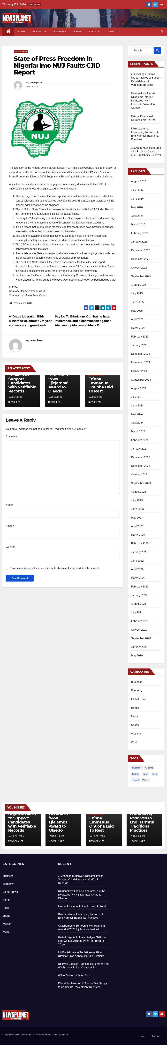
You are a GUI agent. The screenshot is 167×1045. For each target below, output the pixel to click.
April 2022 (137, 569)
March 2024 (138, 431)
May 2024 (137, 414)
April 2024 (137, 422)
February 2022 (140, 586)
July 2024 (137, 397)
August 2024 (138, 388)
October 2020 (139, 629)
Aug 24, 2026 (16, 836)
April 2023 (137, 526)
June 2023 (137, 509)
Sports (94, 31)
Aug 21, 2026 (57, 836)
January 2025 (139, 345)
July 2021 (137, 612)
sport (145, 774)
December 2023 (140, 457)
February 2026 (140, 233)
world (145, 780)
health (135, 774)
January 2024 (139, 448)
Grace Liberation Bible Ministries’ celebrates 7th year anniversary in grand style (30, 321)
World (134, 742)
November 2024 (140, 362)
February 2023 (140, 543)
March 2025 (138, 328)
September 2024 (141, 379)
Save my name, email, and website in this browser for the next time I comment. (55, 568)
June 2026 (137, 198)
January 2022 (139, 595)
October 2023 (139, 474)
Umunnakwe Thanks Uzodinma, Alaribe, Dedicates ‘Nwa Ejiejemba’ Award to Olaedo (143, 100)
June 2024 (137, 405)
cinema (149, 767)
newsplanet (37, 82)
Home (22, 31)
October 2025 (139, 267)
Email (10, 526)
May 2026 (137, 207)
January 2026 (139, 241)
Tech (154, 774)
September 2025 (141, 276)
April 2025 (137, 319)
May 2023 (137, 517)
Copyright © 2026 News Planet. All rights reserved (26, 1034)
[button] (162, 31)
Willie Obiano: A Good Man (74, 975)
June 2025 (137, 302)
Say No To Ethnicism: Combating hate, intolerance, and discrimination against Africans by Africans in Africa (83, 321)
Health (135, 707)
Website (10, 547)
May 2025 (137, 310)
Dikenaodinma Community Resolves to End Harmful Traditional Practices (144, 820)
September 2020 (141, 638)
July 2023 (137, 500)
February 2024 (140, 440)
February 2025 (140, 336)
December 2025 (140, 250)
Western (136, 733)
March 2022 (138, 578)
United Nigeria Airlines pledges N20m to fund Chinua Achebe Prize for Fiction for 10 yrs (82, 941)
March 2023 (138, 534)
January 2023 (139, 552)
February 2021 (140, 621)
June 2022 (137, 560)
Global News (21, 51)
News (78, 31)
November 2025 (140, 259)
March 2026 (138, 224)
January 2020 (139, 647)
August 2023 (138, 491)
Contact (113, 31)
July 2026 (137, 190)
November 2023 (140, 466)
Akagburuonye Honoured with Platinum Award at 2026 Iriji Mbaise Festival (146, 151)
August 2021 (138, 603)
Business (60, 31)
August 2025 (138, 284)
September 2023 (141, 483)
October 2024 (139, 371)
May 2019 (137, 655)
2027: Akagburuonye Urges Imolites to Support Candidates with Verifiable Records (22, 376)
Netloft (65, 1034)
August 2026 (138, 181)
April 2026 (137, 216)
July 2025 (137, 293)
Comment (12, 436)
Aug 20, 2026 (138, 836)
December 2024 (140, 353)
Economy (39, 31)
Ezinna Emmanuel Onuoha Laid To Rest (100, 385)
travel (135, 780)
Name (10, 504)
